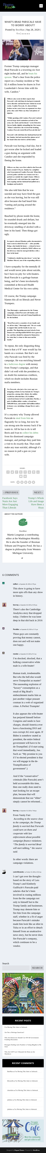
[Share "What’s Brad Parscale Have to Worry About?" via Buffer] (34, 472)
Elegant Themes (19, 1150)
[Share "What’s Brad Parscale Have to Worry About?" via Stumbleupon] (38, 472)
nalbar (15, 584)
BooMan (20, 29)
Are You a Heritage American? (14, 1032)
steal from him (23, 418)
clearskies (10, 1090)
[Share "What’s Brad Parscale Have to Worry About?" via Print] (25, 476)
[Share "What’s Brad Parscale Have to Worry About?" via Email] (21, 476)
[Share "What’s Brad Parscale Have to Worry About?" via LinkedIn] (29, 472)
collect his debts (30, 432)
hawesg (15, 605)
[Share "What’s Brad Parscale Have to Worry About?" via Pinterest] (25, 472)
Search (5, 963)
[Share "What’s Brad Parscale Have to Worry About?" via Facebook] (8, 472)
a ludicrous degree (16, 364)
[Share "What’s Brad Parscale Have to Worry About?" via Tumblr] (21, 472)
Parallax (16, 629)
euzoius (15, 654)
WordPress (36, 1150)
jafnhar (9, 1100)
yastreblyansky (18, 872)
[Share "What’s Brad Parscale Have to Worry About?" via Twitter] (12, 472)
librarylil (10, 1081)
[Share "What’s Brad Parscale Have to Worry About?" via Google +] (16, 472)
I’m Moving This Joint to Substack (15, 1027)
